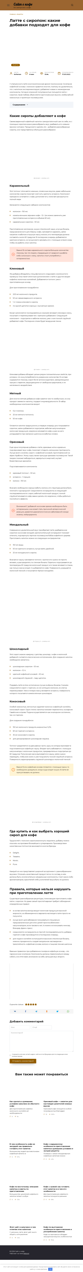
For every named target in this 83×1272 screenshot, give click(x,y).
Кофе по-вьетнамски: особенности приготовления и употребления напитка (58, 1229)
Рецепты (20, 14)
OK (50, 1269)
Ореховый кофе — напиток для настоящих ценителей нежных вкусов (58, 1104)
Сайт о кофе (23, 4)
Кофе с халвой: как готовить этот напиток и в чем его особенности (56, 1189)
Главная (13, 14)
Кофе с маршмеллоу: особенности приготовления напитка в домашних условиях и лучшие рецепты (58, 1147)
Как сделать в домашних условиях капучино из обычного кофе (24, 1104)
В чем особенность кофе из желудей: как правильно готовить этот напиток (22, 1146)
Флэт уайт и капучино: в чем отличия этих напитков (23, 1228)
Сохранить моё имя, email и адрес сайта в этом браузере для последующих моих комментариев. (40, 1055)
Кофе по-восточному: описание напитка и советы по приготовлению (24, 1189)
